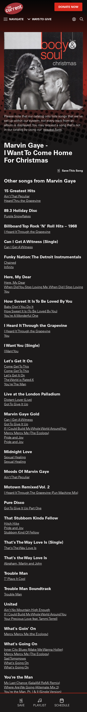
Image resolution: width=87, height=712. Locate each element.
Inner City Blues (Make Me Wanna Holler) (33, 650)
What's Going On (16, 663)
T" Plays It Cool (14, 579)
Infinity (9, 267)
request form (52, 129)
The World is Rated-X (19, 380)
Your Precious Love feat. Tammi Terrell (30, 619)
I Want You (11, 351)
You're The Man (15, 384)
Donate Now (68, 7)
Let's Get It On (14, 375)
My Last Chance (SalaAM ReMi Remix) (32, 683)
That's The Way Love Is (20, 548)
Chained (10, 263)
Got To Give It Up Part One (22, 508)
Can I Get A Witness (18, 247)
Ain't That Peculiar (17, 196)
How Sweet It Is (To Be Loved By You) (30, 311)
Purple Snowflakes (17, 216)
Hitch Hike (11, 523)
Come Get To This (16, 366)
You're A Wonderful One (21, 316)
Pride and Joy (13, 437)
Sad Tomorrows (15, 658)
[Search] (81, 19)
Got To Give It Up (16, 404)
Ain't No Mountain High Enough (27, 610)
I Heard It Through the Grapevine (27, 232)
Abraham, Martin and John (23, 563)
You (6, 336)
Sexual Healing (15, 457)
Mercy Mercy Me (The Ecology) (26, 433)
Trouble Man (13, 594)
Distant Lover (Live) (18, 400)
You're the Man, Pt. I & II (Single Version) (32, 692)
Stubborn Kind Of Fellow (21, 532)
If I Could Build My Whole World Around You (35, 429)
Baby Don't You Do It (18, 307)
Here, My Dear (14, 283)
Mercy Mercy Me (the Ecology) (26, 634)
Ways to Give (42, 19)
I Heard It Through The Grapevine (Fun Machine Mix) (41, 493)
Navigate (16, 19)
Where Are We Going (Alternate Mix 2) (31, 687)
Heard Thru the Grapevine (22, 201)
